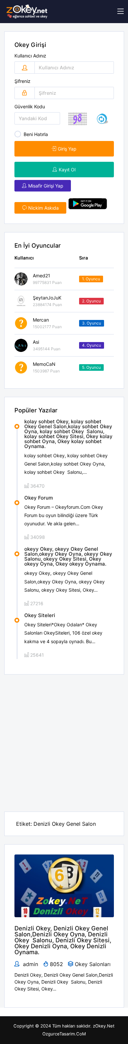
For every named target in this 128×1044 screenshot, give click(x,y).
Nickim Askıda (43, 208)
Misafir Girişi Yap (45, 186)
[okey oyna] (27, 11)
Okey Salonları (93, 964)
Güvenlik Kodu (29, 106)
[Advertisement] (64, 739)
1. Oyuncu (91, 278)
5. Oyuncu (91, 367)
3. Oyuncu (91, 323)
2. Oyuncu (91, 300)
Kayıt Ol (67, 169)
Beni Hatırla (36, 134)
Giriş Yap (67, 149)
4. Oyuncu (91, 345)
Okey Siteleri (39, 615)
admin (29, 964)
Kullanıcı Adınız (30, 55)
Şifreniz (22, 81)
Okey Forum (38, 498)
